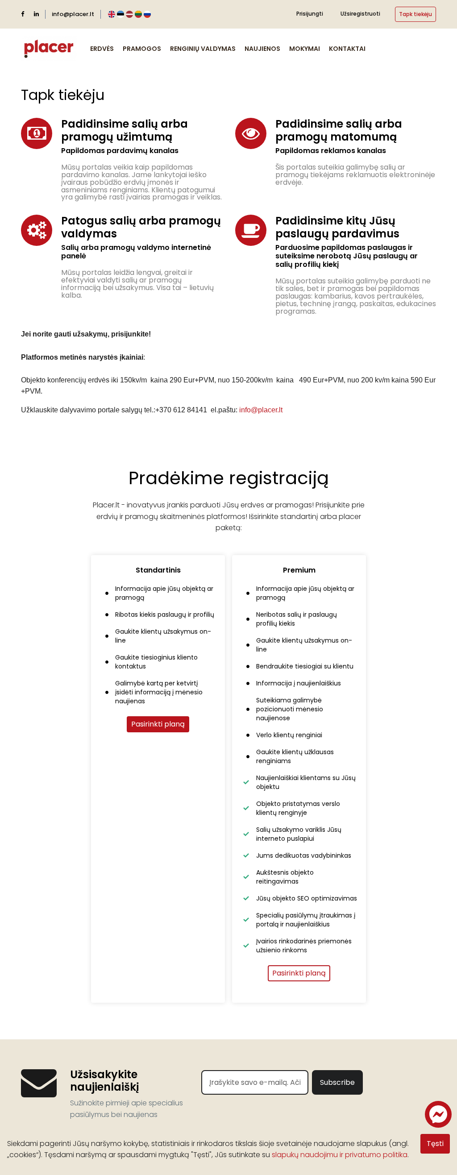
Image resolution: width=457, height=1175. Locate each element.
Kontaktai (347, 48)
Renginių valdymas (203, 48)
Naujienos (262, 48)
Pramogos (142, 48)
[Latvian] (129, 14)
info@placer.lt (73, 14)
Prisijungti (309, 13)
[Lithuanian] (138, 14)
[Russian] (147, 14)
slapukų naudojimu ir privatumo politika (339, 1155)
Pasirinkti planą (158, 724)
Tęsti (435, 1143)
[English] (111, 14)
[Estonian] (120, 14)
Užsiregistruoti (360, 13)
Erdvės (102, 48)
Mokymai (304, 48)
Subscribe (337, 1082)
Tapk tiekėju (415, 14)
